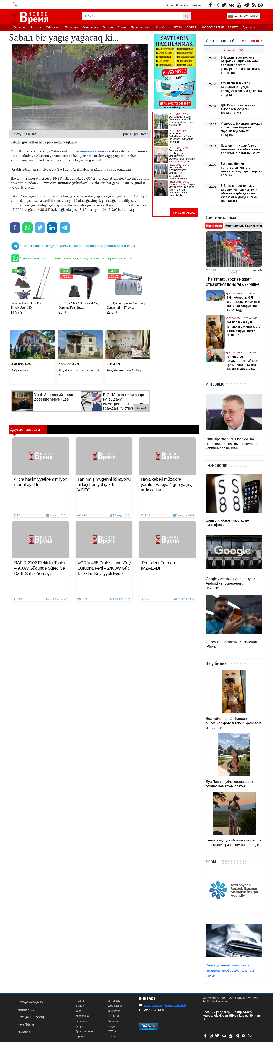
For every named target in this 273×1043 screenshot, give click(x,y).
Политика (71, 27)
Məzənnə (23, 1032)
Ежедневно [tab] (214, 225)
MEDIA (177, 27)
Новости (35, 27)
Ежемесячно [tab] (253, 225)
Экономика (90, 27)
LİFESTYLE (114, 1016)
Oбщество (53, 27)
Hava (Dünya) (26, 1024)
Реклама (182, 5)
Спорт (122, 27)
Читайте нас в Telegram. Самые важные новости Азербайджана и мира (77, 245)
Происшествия (141, 27)
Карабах (162, 27)
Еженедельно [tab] (234, 225)
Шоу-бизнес (115, 1005)
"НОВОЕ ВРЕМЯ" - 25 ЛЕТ (219, 27)
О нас (170, 5)
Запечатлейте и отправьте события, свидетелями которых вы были (75, 258)
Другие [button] (248, 27)
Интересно (82, 1016)
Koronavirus (25, 1009)
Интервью (114, 1000)
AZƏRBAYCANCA (245, 16)
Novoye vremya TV (30, 1002)
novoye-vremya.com (87, 151)
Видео (112, 1026)
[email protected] (153, 1005)
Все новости (250, 41)
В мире (108, 27)
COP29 (191, 27)
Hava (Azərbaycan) (30, 1017)
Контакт (196, 5)
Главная (19, 27)
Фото (78, 1010)
